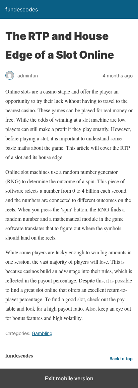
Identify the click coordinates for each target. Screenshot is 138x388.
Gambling (42, 333)
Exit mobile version (69, 378)
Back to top (121, 358)
